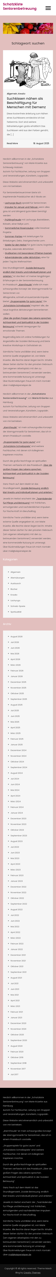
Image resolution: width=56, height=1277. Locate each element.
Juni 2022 (15, 920)
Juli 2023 (15, 847)
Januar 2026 (17, 676)
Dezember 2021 (18, 955)
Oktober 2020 (17, 1034)
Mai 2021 (15, 994)
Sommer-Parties (13, 236)
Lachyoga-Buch (13, 202)
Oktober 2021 (17, 966)
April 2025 (15, 727)
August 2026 (17, 636)
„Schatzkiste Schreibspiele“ (17, 305)
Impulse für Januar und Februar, (21, 207)
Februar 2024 (17, 807)
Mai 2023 (15, 858)
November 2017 (18, 1068)
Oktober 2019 (17, 1057)
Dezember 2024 (18, 750)
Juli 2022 (15, 915)
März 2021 (15, 1006)
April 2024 (15, 795)
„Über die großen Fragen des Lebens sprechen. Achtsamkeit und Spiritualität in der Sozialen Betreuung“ (27, 322)
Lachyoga (15, 600)
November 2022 (18, 892)
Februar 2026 (17, 670)
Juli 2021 (14, 983)
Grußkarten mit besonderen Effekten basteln (28, 253)
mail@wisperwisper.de (19, 1254)
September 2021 (18, 972)
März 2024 (16, 801)
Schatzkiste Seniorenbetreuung (20, 6)
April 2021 (15, 1000)
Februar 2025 (17, 738)
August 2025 (17, 704)
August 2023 (17, 841)
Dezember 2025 (18, 682)
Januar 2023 (17, 881)
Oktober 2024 (17, 761)
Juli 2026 (15, 642)
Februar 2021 (17, 1011)
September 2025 (19, 699)
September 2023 (19, 835)
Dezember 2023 (18, 818)
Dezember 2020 (18, 1023)
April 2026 (15, 659)
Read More (12, 143)
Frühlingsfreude (12, 219)
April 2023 (15, 864)
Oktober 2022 (17, 898)
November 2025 (18, 687)
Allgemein (12, 93)
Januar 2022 (17, 949)
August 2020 (17, 1046)
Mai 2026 (15, 653)
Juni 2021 (15, 989)
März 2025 (16, 733)
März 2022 (16, 938)
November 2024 (18, 756)
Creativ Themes (32, 1272)
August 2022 (17, 909)
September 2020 (19, 1040)
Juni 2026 (15, 648)
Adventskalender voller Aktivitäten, (23, 257)
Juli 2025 (15, 710)
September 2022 (19, 903)
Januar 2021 (16, 1017)
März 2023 (16, 869)
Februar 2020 (17, 1051)
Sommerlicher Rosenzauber (19, 228)
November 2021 (18, 960)
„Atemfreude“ (25, 284)
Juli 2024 (15, 778)
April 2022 (15, 932)
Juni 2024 (15, 784)
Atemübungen (18, 577)
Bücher (14, 589)
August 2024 (17, 773)
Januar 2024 (17, 812)
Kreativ (21, 93)
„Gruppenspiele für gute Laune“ (26, 301)
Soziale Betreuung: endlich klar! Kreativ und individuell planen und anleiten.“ (27, 272)
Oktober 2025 (17, 693)
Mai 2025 (15, 721)
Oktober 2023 (17, 829)
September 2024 (19, 767)
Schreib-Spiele (18, 606)
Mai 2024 (15, 790)
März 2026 (16, 665)
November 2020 (18, 1029)
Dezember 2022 (18, 886)
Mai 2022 (15, 926)
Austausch (16, 583)
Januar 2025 (17, 744)
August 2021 (16, 977)
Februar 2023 (17, 875)
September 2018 (18, 1063)
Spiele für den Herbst (16, 244)
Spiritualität (16, 611)
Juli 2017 (14, 1074)
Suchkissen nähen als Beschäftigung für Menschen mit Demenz (26, 102)
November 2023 (18, 824)
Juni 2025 (15, 716)
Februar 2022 (17, 943)
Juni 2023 (15, 852)
